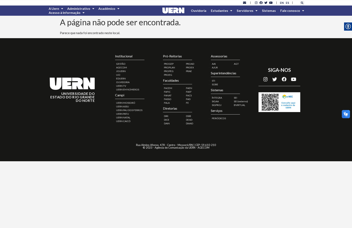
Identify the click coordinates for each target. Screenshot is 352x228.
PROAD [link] (190, 63)
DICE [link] (166, 119)
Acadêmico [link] (106, 8)
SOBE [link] (215, 84)
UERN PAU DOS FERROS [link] (129, 110)
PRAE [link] (189, 71)
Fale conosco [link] (290, 10)
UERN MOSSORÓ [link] (125, 102)
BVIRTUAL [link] (239, 105)
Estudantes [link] (219, 10)
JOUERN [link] (121, 71)
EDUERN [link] (121, 78)
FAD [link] (188, 99)
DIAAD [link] (189, 123)
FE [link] (187, 102)
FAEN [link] (189, 88)
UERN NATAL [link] (123, 117)
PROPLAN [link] (169, 67)
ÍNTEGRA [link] (217, 97)
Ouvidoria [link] (198, 10)
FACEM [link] (168, 88)
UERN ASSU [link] (122, 106)
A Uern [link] (54, 8)
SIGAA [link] (215, 101)
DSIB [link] (188, 116)
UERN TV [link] (121, 85)
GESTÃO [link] (120, 63)
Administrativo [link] (78, 8)
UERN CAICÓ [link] (123, 121)
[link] (244, 2)
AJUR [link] (215, 67)
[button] (302, 3)
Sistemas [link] (269, 10)
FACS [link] (189, 95)
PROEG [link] (168, 74)
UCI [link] (118, 74)
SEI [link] (235, 97)
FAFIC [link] (167, 91)
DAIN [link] (167, 123)
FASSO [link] (167, 99)
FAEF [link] (189, 91)
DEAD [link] (189, 119)
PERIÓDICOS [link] (219, 118)
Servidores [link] (245, 10)
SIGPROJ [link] (216, 105)
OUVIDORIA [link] (123, 82)
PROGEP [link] (169, 63)
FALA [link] (167, 102)
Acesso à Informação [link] (64, 12)
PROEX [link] (190, 67)
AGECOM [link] (121, 67)
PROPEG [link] (169, 71)
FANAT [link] (168, 95)
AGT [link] (236, 63)
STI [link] (213, 80)
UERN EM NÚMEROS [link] (127, 89)
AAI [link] (214, 63)
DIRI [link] (166, 116)
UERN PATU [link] (122, 113)
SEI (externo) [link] (241, 101)
